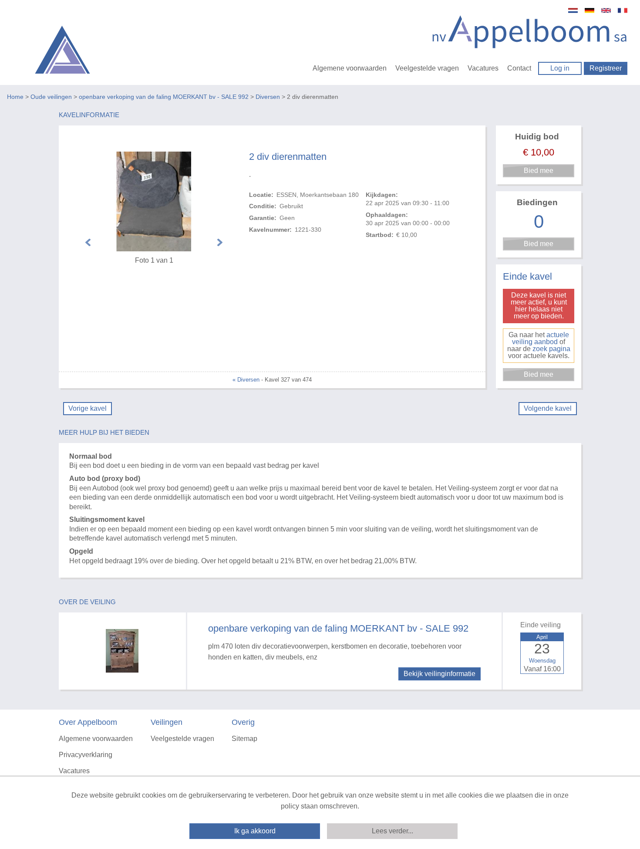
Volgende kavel (548, 408)
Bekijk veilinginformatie (439, 673)
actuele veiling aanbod (540, 338)
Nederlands (573, 10)
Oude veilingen (51, 96)
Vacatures (483, 68)
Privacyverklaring (85, 754)
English (606, 10)
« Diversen (245, 379)
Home (15, 96)
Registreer (605, 68)
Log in (559, 68)
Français (622, 10)
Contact (519, 68)
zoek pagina (551, 348)
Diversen (268, 96)
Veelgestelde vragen (427, 68)
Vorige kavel (87, 408)
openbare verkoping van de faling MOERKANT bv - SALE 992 (164, 96)
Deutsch (589, 10)
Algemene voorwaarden (350, 68)
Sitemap (244, 738)
